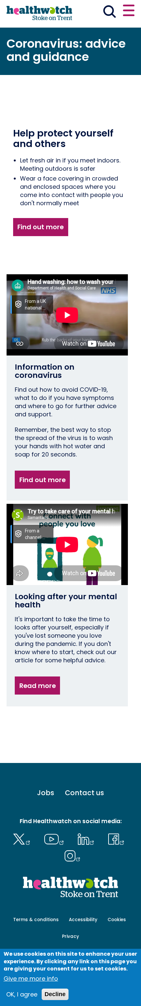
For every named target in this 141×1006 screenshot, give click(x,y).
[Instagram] (72, 855)
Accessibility (83, 920)
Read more (37, 685)
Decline (55, 994)
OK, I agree (21, 994)
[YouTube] (55, 838)
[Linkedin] (87, 838)
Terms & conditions (36, 920)
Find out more (40, 227)
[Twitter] (23, 838)
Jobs (45, 792)
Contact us (84, 792)
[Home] (39, 13)
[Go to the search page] (109, 12)
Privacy (70, 936)
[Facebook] (116, 838)
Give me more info (31, 978)
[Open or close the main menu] (128, 11)
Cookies (117, 920)
